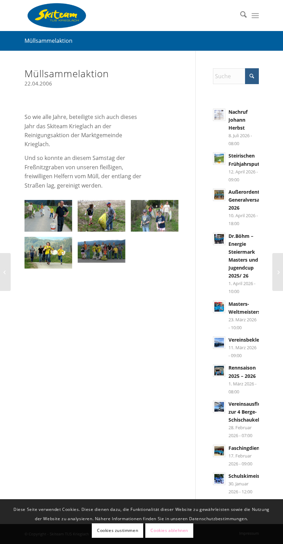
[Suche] (240, 15)
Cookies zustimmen (117, 530)
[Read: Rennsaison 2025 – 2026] (219, 370)
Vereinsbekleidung (250, 339)
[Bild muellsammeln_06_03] (51, 255)
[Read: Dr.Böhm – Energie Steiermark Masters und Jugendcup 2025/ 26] (219, 239)
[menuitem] (240, 15)
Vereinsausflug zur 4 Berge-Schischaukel (246, 412)
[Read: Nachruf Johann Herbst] (219, 115)
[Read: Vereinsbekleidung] (219, 342)
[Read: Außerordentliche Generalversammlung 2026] (219, 195)
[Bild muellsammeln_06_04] (51, 218)
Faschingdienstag (249, 448)
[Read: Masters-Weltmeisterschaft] (219, 307)
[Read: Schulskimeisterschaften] (219, 479)
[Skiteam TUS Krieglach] (57, 15)
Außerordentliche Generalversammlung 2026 (254, 200)
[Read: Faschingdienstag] (219, 451)
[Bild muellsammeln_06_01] (157, 218)
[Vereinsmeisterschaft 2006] (5, 272)
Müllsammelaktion (48, 40)
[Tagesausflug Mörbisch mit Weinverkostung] (277, 272)
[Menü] (255, 15)
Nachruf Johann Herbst (237, 120)
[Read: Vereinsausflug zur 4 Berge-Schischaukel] (219, 407)
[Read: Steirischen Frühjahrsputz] (219, 158)
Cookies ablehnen (169, 530)
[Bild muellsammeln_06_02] (104, 218)
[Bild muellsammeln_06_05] (104, 252)
